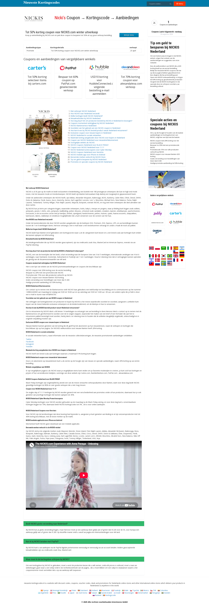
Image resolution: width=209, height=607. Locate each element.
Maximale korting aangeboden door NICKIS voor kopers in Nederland (98, 138)
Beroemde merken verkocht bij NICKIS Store (88, 157)
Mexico (146, 590)
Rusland (98, 595)
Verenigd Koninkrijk (59, 590)
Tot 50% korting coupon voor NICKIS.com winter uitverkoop (61, 32)
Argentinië (44, 593)
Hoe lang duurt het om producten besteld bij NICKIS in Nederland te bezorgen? (101, 121)
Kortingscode (110, 595)
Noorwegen (129, 593)
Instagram (30, 344)
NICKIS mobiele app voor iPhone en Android (88, 154)
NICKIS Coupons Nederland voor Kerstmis (87, 152)
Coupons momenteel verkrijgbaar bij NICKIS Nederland (92, 123)
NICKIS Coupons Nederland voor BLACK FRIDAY (89, 145)
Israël (118, 593)
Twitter (28, 339)
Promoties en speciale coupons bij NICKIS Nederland (91, 162)
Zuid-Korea (82, 593)
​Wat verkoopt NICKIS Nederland (83, 111)
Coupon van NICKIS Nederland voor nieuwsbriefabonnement (94, 140)
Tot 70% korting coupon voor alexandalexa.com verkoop (131, 82)
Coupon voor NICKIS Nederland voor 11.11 (87, 147)
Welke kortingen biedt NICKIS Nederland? (87, 116)
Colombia (164, 590)
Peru (54, 593)
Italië (126, 590)
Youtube (29, 346)
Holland (94, 590)
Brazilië (63, 593)
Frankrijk (116, 590)
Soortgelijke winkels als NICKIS (83, 142)
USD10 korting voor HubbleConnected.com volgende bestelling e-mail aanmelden (103, 85)
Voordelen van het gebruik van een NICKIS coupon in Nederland (95, 128)
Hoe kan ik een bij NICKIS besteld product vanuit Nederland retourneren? (99, 130)
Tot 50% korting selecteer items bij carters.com (37, 80)
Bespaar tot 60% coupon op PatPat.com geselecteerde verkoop (68, 83)
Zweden (166, 593)
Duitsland (84, 590)
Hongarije (156, 593)
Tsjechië (135, 590)
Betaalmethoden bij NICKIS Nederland (86, 118)
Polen (73, 590)
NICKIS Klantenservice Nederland (83, 125)
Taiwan (94, 593)
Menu (180, 4)
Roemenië (105, 590)
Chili (154, 590)
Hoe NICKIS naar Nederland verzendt (85, 113)
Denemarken (142, 593)
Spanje (46, 590)
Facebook (30, 341)
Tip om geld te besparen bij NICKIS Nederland (88, 159)
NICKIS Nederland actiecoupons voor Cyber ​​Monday (91, 150)
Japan (72, 593)
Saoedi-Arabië (106, 593)
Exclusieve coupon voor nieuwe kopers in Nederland (91, 133)
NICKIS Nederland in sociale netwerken (86, 135)
